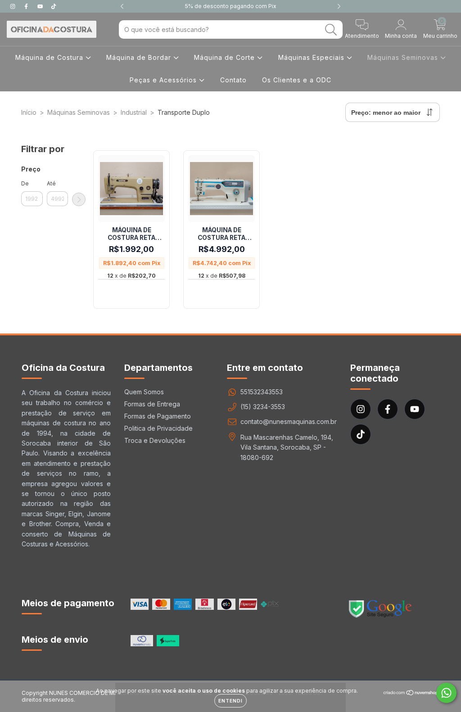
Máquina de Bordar (139, 57)
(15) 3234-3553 (262, 406)
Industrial (134, 112)
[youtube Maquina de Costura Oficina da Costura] (41, 6)
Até (51, 183)
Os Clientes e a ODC (296, 80)
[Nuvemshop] (411, 693)
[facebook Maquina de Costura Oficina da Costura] (27, 6)
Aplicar (79, 199)
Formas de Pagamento (157, 416)
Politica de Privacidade (158, 428)
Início (28, 112)
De (25, 183)
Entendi (230, 700)
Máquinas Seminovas (403, 57)
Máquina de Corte (225, 57)
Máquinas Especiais (312, 57)
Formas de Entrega (152, 404)
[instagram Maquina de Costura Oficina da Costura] (13, 6)
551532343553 (261, 392)
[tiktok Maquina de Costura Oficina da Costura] (53, 6)
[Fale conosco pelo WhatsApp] (446, 693)
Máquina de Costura (50, 57)
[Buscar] (331, 30)
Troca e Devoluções (154, 440)
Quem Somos (144, 392)
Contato (233, 80)
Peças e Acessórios (164, 80)
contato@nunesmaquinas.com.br (288, 421)
